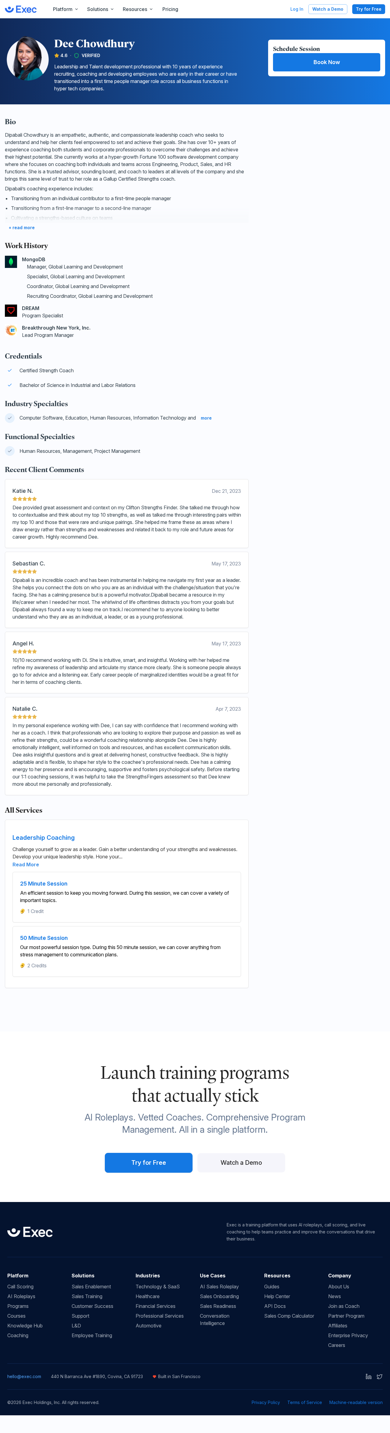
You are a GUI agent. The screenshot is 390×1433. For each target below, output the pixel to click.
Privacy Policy (266, 1402)
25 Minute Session (43, 883)
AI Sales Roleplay (219, 1286)
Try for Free (368, 9)
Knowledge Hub (25, 1326)
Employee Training (92, 1335)
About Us (338, 1286)
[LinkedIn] (369, 1376)
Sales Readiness (218, 1306)
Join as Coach (344, 1306)
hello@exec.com (24, 1376)
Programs (18, 1306)
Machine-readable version (356, 1402)
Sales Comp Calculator (289, 1316)
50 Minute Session (44, 938)
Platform (63, 9)
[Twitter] (380, 1376)
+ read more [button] (22, 227)
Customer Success (92, 1306)
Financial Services (156, 1306)
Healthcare (148, 1296)
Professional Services (160, 1316)
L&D (76, 1326)
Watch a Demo (327, 9)
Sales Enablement (91, 1286)
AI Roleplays (21, 1296)
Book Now (327, 62)
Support (80, 1316)
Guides (271, 1286)
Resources (135, 9)
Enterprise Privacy (348, 1335)
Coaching (17, 1335)
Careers (336, 1345)
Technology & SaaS (158, 1286)
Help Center (277, 1296)
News (334, 1296)
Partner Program (346, 1316)
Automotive (148, 1326)
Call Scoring (20, 1286)
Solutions (97, 9)
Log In (296, 9)
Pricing (170, 9)
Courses (16, 1316)
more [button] (206, 418)
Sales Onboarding (219, 1296)
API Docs (275, 1306)
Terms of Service (304, 1402)
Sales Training (87, 1296)
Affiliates (337, 1326)
